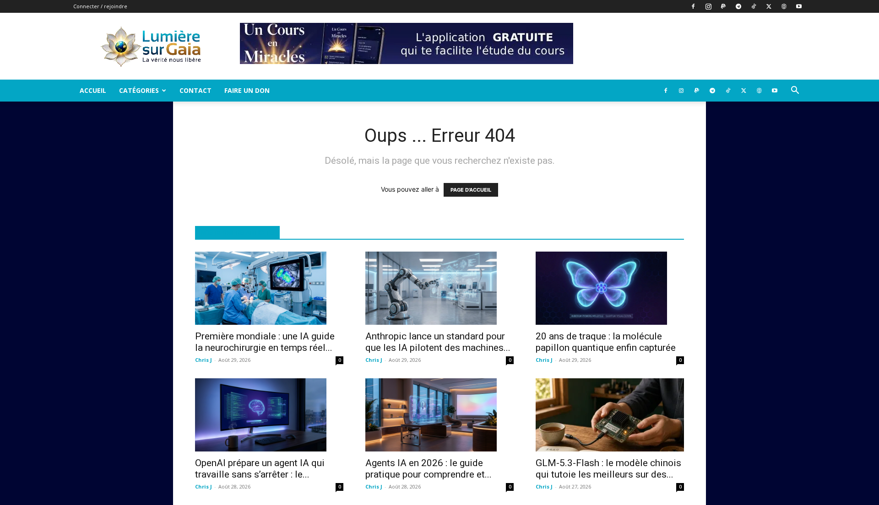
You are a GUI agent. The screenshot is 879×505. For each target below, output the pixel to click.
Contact (195, 90)
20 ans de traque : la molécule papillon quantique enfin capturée (606, 342)
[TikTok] (753, 6)
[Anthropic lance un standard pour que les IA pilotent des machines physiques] (439, 288)
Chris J (203, 359)
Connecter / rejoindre (100, 6)
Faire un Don (247, 90)
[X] (769, 6)
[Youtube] (799, 6)
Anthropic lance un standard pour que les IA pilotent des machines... (437, 342)
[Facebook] (693, 6)
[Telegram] (738, 6)
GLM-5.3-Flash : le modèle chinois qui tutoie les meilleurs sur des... (608, 468)
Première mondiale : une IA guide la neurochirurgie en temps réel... (265, 342)
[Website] (784, 6)
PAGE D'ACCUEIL (470, 190)
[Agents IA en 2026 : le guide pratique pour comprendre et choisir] (439, 414)
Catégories (139, 90)
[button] (795, 91)
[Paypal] (723, 6)
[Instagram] (708, 6)
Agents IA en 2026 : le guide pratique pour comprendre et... (428, 468)
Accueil (93, 90)
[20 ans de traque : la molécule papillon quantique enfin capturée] (610, 288)
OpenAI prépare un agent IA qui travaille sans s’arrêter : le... (260, 468)
